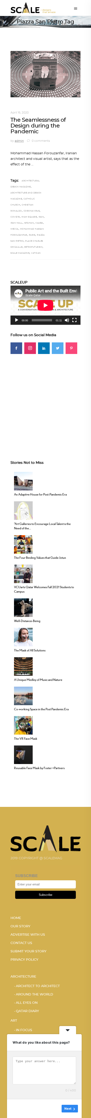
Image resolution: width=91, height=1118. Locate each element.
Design (16, 107)
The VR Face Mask (25, 738)
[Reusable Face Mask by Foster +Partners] (23, 754)
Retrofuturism (33, 247)
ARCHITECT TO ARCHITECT (38, 986)
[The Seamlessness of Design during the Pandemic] (45, 74)
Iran (41, 217)
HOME (15, 918)
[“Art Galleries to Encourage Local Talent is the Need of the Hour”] (23, 510)
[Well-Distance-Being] (23, 607)
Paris (32, 235)
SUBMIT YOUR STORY (28, 951)
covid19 (15, 217)
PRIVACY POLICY (24, 959)
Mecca (14, 229)
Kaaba (39, 223)
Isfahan (29, 223)
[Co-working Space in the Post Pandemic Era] (23, 695)
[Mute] (67, 320)
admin (19, 140)
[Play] (16, 320)
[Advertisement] (45, 399)
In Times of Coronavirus (45, 107)
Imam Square (29, 217)
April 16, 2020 (19, 112)
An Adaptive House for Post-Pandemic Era (40, 494)
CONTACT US (21, 943)
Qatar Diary (27, 1011)
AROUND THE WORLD (34, 994)
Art (13, 1020)
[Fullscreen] (74, 320)
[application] (45, 305)
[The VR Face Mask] (23, 724)
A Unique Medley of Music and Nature (38, 680)
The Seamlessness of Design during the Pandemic (38, 126)
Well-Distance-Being (27, 621)
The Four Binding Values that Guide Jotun (40, 557)
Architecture (23, 976)
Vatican (36, 253)
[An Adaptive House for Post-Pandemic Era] (23, 480)
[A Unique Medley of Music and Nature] (23, 666)
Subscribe (45, 895)
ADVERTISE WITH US (27, 934)
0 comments (40, 140)
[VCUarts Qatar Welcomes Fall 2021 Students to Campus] (23, 573)
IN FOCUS (24, 1030)
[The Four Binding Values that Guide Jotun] (23, 544)
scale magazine (19, 253)
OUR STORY (20, 926)
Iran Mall (16, 223)
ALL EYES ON (27, 1002)
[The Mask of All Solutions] (23, 636)
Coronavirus (32, 211)
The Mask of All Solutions (30, 650)
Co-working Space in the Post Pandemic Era (41, 709)
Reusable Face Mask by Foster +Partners (39, 768)
